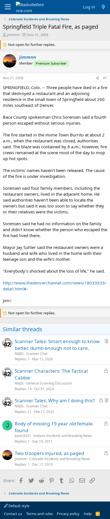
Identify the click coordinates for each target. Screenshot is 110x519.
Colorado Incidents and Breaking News (59, 458)
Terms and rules (39, 513)
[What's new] (103, 7)
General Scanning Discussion (49, 383)
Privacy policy (68, 513)
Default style (18, 505)
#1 (105, 78)
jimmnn (13, 34)
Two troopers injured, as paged (49, 453)
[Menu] (7, 7)
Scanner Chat (36, 353)
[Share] (97, 78)
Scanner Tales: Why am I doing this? (55, 400)
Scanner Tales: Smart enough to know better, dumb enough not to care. (57, 344)
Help (88, 513)
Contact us (13, 513)
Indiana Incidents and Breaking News (63, 435)
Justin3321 (23, 435)
